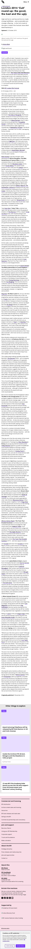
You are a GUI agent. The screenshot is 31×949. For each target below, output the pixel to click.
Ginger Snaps (21, 613)
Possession (7, 676)
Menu (25, 2)
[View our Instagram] (7, 898)
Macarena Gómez (18, 500)
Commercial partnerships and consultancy (13, 819)
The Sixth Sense (7, 582)
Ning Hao (4, 294)
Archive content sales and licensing (11, 807)
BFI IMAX (4, 878)
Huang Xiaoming (14, 280)
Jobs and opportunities (7, 855)
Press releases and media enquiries (11, 852)
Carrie (9, 613)
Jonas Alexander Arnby (8, 617)
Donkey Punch (20, 451)
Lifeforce (12, 187)
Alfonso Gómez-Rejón (7, 521)
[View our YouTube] (12, 898)
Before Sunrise (20, 674)
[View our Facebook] (5, 898)
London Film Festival (12, 88)
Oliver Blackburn (23, 442)
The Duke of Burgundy (14, 115)
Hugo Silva (25, 502)
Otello (3, 191)
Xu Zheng (9, 304)
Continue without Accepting (24, 932)
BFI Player (4, 868)
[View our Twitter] (2, 898)
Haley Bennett (6, 445)
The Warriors (12, 212)
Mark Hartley (5, 156)
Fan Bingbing (10, 282)
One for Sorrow (24, 563)
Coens (6, 299)
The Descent (11, 358)
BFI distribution (5, 804)
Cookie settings (9, 945)
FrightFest (12, 141)
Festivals (4, 52)
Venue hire (4, 810)
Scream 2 (20, 544)
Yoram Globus (9, 165)
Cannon (20, 167)
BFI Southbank (6, 872)
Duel (15, 322)
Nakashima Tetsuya (16, 127)
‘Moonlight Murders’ (15, 532)
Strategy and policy (6, 849)
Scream (6, 544)
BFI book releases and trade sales (10, 813)
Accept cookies (20, 945)
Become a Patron (6, 828)
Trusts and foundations (8, 837)
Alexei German (15, 120)
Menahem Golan (17, 164)
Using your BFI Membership (9, 831)
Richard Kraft (21, 200)
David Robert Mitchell (18, 150)
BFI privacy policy (5, 928)
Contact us (4, 858)
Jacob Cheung (24, 265)
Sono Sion (7, 208)
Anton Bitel (6, 44)
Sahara (18, 185)
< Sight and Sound (5, 6)
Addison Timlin (16, 526)
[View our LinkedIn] (10, 898)
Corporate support (6, 834)
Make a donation (6, 840)
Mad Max (23, 322)
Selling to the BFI (6, 816)
